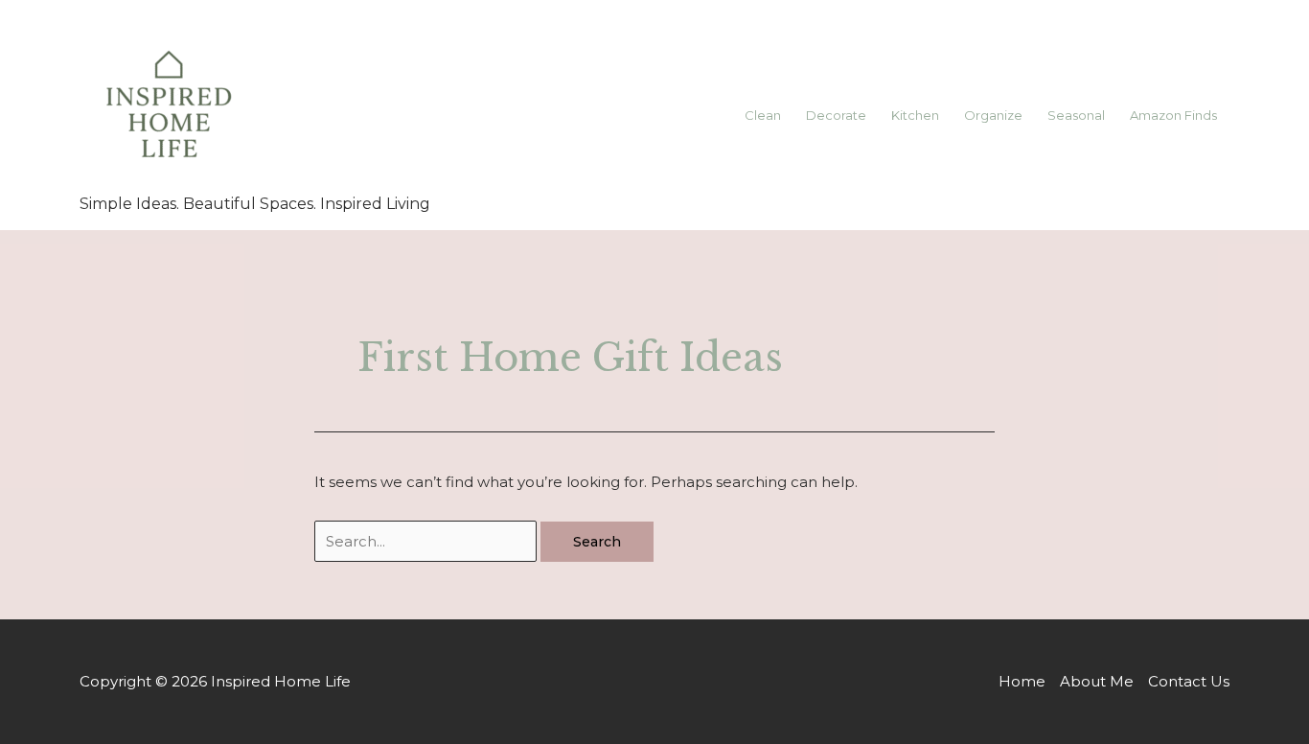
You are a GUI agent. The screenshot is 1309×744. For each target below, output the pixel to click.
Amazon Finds (1173, 115)
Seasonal (1076, 115)
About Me (1097, 681)
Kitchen (915, 115)
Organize (993, 115)
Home (1022, 681)
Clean (763, 115)
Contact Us (1188, 681)
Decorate (836, 115)
